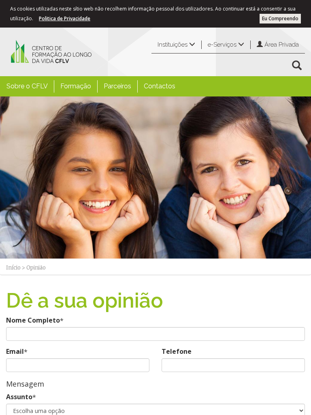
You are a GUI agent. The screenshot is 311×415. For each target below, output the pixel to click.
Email (15, 351)
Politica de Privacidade (64, 18)
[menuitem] (27, 86)
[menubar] (90, 86)
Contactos (159, 86)
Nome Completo (33, 320)
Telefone (177, 351)
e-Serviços (223, 44)
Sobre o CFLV (27, 86)
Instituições (173, 44)
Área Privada (281, 44)
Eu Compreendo (280, 18)
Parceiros (117, 86)
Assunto (19, 396)
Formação (75, 86)
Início (13, 267)
